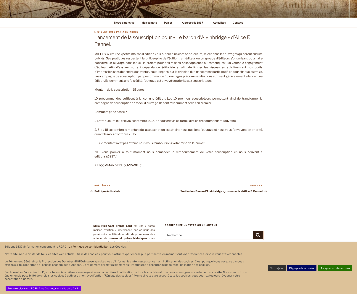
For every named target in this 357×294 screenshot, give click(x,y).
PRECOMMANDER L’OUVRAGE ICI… (119, 165)
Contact (238, 22)
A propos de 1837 (192, 22)
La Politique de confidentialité (88, 246)
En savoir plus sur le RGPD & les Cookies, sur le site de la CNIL (43, 288)
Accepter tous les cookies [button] (335, 268)
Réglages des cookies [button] (301, 268)
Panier (168, 22)
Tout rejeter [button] (277, 268)
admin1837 (131, 32)
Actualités (219, 22)
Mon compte (149, 22)
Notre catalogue (124, 22)
